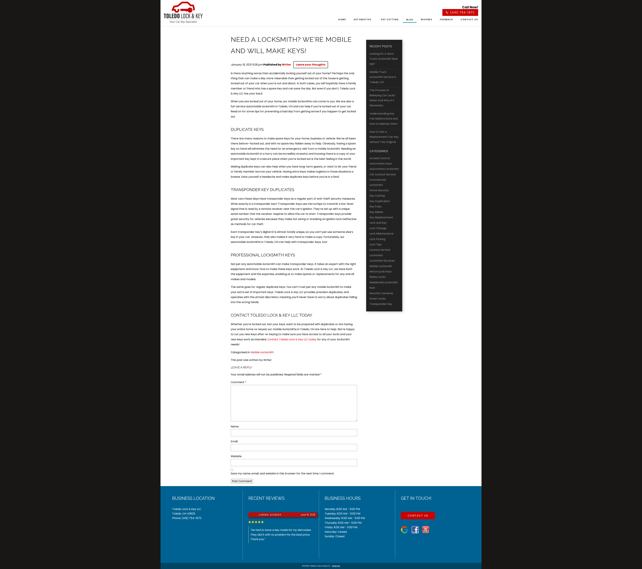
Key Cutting (390, 19)
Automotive (362, 19)
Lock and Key (378, 223)
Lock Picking (377, 239)
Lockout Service (379, 250)
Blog (409, 19)
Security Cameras (381, 293)
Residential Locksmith (383, 282)
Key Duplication (379, 201)
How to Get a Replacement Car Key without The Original (384, 137)
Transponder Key (380, 304)
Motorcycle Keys (380, 271)
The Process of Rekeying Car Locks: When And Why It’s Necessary (382, 97)
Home (342, 19)
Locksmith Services (382, 261)
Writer (286, 65)
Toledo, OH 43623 (183, 514)
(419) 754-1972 (191, 518)
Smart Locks (377, 299)
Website (236, 456)
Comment (238, 382)
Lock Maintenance (381, 234)
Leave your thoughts (310, 65)
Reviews (426, 19)
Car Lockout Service (382, 174)
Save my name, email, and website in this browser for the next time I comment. (282, 473)
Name (235, 426)
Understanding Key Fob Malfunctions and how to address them (383, 119)
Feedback (446, 19)
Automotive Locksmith (384, 169)
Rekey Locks (377, 277)
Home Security (379, 190)
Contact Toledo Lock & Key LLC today (291, 339)
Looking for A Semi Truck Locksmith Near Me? (383, 59)
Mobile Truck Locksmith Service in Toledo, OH (382, 77)
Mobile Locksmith (262, 352)
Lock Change (378, 228)
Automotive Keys (380, 163)
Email (234, 441)
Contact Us (469, 19)
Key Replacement (381, 217)
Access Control (379, 158)
